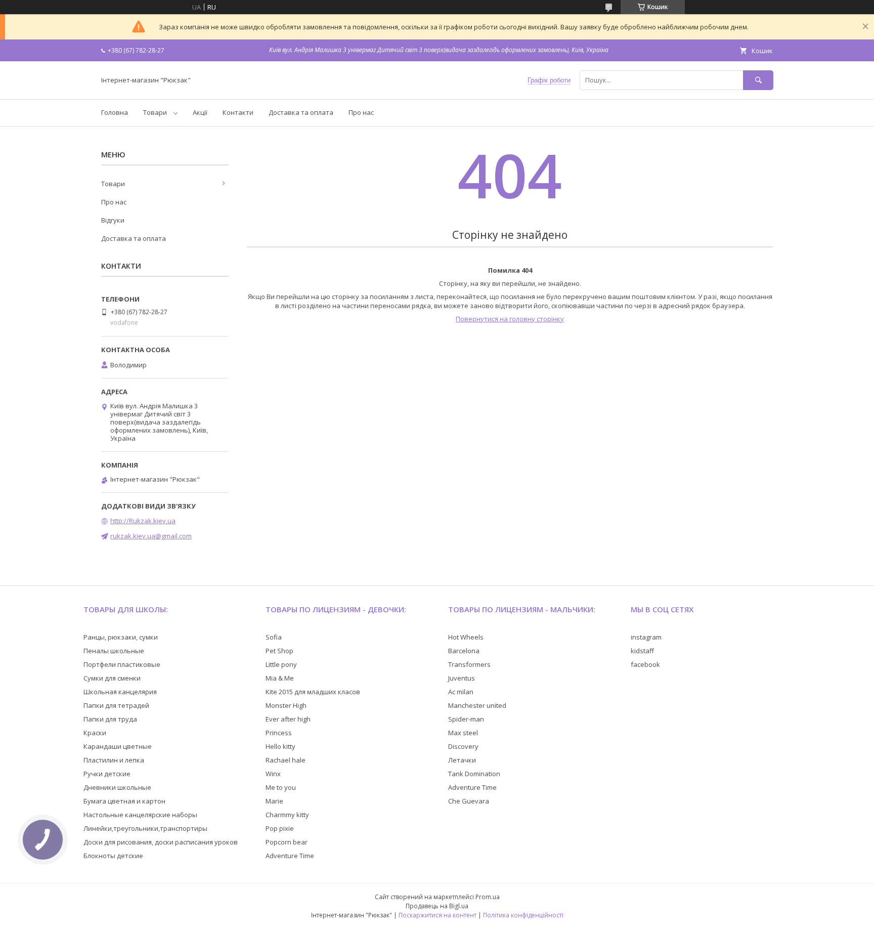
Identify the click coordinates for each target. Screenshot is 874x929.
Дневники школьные (117, 787)
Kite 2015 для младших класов (313, 691)
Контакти (238, 112)
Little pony (281, 664)
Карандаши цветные (117, 746)
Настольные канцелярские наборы (140, 814)
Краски (94, 732)
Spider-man (466, 719)
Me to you (281, 787)
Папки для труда (110, 719)
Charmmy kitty (287, 814)
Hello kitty (280, 746)
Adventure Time (290, 855)
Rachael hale (285, 760)
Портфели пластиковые (121, 664)
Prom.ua (487, 897)
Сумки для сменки (112, 678)
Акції (200, 112)
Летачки (462, 760)
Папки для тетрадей (116, 705)
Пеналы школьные (113, 650)
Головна (114, 112)
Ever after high (288, 719)
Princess (279, 732)
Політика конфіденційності (523, 915)
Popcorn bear (287, 842)
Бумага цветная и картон (124, 801)
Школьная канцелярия (120, 691)
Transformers (469, 664)
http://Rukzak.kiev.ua (143, 521)
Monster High (286, 705)
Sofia (274, 637)
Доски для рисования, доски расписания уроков (160, 842)
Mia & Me (280, 678)
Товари (155, 112)
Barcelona (463, 650)
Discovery (463, 746)
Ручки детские (106, 773)
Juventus (461, 678)
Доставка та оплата (301, 112)
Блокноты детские (113, 855)
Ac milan (460, 691)
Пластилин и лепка (113, 760)
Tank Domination (474, 773)
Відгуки (112, 220)
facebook (645, 664)
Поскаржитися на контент (437, 915)
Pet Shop (279, 650)
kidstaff (642, 650)
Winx (273, 773)
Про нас (361, 112)
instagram (646, 637)
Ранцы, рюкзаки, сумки (120, 637)
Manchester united (477, 705)
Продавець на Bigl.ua (437, 906)
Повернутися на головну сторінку (510, 318)
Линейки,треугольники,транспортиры (145, 828)
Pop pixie (280, 828)
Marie (274, 801)
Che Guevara (468, 801)
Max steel (463, 732)
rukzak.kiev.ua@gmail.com (151, 536)
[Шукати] (758, 80)
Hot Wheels (466, 637)
